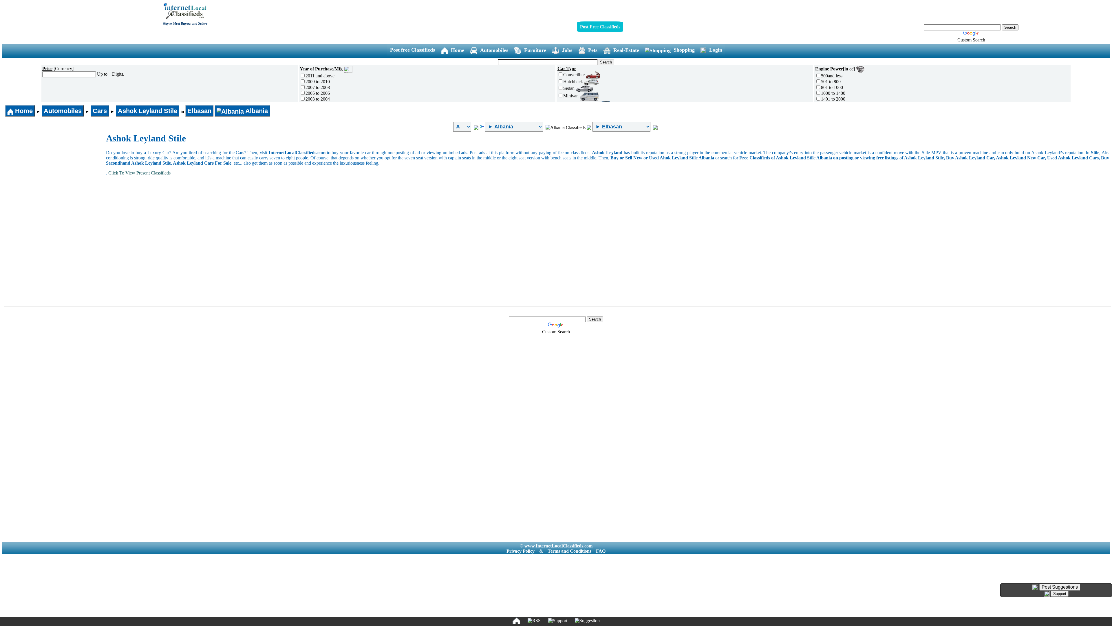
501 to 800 (831, 81)
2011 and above (320, 75)
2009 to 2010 (318, 81)
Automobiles (494, 50)
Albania (256, 110)
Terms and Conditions (569, 551)
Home (457, 50)
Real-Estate (626, 50)
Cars (100, 110)
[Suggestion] (587, 620)
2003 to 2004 (318, 99)
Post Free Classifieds (600, 26)
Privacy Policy (520, 551)
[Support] (557, 620)
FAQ (601, 551)
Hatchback (573, 81)
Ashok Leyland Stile (147, 110)
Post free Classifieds (412, 50)
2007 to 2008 (318, 87)
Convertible (574, 74)
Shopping (684, 50)
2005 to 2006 (318, 93)
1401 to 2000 (833, 99)
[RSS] (534, 620)
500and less (831, 75)
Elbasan (199, 110)
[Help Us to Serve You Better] (1035, 587)
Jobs (567, 50)
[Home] (516, 620)
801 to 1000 (832, 87)
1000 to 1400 (833, 93)
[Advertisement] (54, 176)
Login (715, 50)
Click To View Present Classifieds (139, 172)
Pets (592, 50)
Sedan (569, 88)
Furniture (535, 50)
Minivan (571, 95)
